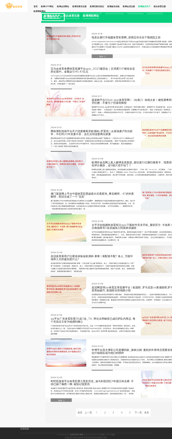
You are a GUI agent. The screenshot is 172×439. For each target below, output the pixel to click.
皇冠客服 (97, 437)
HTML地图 (110, 435)
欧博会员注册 (129, 6)
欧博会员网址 (63, 6)
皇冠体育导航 (70, 437)
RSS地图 (101, 435)
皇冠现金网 (88, 437)
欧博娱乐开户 (144, 6)
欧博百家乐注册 (79, 6)
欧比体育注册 (160, 6)
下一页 (138, 412)
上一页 (88, 412)
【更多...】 (102, 56)
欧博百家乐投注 (97, 6)
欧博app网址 (47, 6)
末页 (146, 412)
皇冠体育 (80, 437)
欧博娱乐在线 (113, 6)
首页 (36, 6)
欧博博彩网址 (40, 11)
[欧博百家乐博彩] (13, 6)
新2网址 (104, 437)
